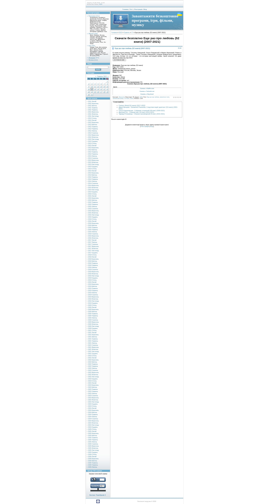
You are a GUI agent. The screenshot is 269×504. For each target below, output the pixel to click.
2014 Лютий (92, 171)
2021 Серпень (93, 345)
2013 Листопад (93, 164)
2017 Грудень (93, 253)
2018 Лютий (92, 257)
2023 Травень (93, 389)
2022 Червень (93, 366)
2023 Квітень (92, 387)
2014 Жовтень (93, 187)
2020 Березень (93, 309)
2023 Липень (92, 393)
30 (89, 94)
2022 (120, 32)
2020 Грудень (93, 328)
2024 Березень (93, 410)
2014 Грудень (93, 192)
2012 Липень (92, 131)
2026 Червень (93, 465)
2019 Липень (92, 292)
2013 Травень (93, 152)
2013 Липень (92, 156)
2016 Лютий (92, 221)
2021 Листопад (93, 351)
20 (101, 89)
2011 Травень (93, 108)
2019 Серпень (93, 295)
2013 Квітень (92, 150)
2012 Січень (92, 118)
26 (98, 92)
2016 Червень (93, 229)
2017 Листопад (93, 250)
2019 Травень (93, 288)
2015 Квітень (92, 200)
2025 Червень (93, 440)
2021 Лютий (92, 332)
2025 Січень (92, 429)
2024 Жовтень (93, 423)
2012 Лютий (92, 120)
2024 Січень (92, 406)
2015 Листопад (93, 215)
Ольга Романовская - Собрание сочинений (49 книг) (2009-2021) (142, 110)
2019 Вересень (93, 297)
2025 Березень (93, 433)
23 (89, 92)
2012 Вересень (93, 135)
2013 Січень (92, 143)
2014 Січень (92, 168)
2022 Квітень (92, 362)
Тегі (131, 9)
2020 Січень (92, 305)
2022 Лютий (92, 358)
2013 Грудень (93, 166)
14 (104, 86)
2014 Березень (93, 173)
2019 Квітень (92, 286)
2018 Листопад (93, 276)
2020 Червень (93, 316)
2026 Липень (92, 467)
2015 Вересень (93, 211)
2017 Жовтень (93, 248)
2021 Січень (92, 330)
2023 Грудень (93, 404)
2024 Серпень (93, 419)
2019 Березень (93, 284)
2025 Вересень (93, 446)
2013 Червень (93, 154)
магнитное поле (164, 97)
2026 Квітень (92, 461)
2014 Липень (92, 181)
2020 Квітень (92, 311)
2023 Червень (93, 391)
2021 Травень (93, 339)
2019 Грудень (93, 303)
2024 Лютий (92, 408)
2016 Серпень (93, 234)
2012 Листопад (93, 139)
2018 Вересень (93, 271)
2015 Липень (92, 206)
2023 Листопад (93, 402)
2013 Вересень (93, 160)
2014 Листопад (93, 190)
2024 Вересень (93, 421)
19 (98, 89)
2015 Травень (93, 202)
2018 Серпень (93, 269)
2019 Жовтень (93, 299)
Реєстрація (138, 9)
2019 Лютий (92, 282)
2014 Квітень (92, 175)
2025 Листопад (93, 450)
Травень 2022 (102, 76)
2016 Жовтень (93, 238)
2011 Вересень (93, 112)
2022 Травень (93, 364)
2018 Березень (93, 259)
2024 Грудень (93, 427)
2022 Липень (92, 368)
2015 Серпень (93, 208)
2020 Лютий (92, 307)
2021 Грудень (93, 353)
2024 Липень (92, 416)
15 (107, 86)
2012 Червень (93, 129)
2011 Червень (93, 110)
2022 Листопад (93, 377)
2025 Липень (92, 442)
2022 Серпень (93, 370)
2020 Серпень (93, 320)
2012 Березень (93, 122)
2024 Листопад (93, 425)
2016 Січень (92, 219)
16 (89, 89)
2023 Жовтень (93, 400)
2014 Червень (93, 179)
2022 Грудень (93, 379)
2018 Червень (93, 265)
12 (98, 86)
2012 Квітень (92, 124)
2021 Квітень (92, 337)
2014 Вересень (93, 185)
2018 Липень (92, 267)
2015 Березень (93, 198)
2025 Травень (93, 437)
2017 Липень (92, 242)
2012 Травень (93, 126)
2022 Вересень (93, 372)
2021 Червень (93, 341)
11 (95, 86)
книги (131, 98)
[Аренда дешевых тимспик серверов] (98, 492)
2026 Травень (93, 463)
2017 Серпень (93, 244)
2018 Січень (92, 255)
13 (101, 86)
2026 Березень (93, 458)
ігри (90, 46)
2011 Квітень (92, 105)
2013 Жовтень (93, 162)
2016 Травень (93, 227)
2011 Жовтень (93, 114)
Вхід (145, 9)
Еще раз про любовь (153, 97)
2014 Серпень (93, 183)
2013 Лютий (92, 145)
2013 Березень (93, 147)
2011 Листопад (93, 116)
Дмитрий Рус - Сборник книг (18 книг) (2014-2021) (136, 112)
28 (104, 92)
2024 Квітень (92, 412)
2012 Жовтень (93, 137)
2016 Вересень (93, 236)
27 (101, 92)
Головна (125, 9)
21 (104, 89)
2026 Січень (92, 454)
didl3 (141, 97)
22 (107, 89)
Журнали (92, 58)
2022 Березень (93, 360)
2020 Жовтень (93, 324)
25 (95, 92)
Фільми (91, 33)
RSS (100, 4)
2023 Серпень (93, 395)
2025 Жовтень (93, 448)
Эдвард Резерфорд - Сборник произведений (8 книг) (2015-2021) (142, 114)
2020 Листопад (93, 326)
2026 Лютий (92, 456)
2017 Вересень (93, 246)
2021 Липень (92, 343)
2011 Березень (93, 103)
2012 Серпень (93, 133)
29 (107, 92)
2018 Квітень (92, 261)
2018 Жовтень (93, 274)
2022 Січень (92, 355)
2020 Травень (93, 313)
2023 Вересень (93, 398)
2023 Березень (93, 385)
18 (95, 89)
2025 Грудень (93, 452)
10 (92, 86)
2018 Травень (93, 263)
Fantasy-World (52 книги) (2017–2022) (132, 105)
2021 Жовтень (93, 349)
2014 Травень (93, 177)
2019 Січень (92, 280)
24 (92, 92)
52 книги (126, 98)
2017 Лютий (92, 240)
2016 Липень (92, 232)
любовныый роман (118, 98)
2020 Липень (92, 318)
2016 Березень (93, 223)
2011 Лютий (92, 101)
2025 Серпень (93, 444)
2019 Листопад (93, 301)
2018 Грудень (93, 278)
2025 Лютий (92, 431)
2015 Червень (93, 204)
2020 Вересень (93, 322)
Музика (91, 60)
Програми (92, 16)
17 (92, 89)
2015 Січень (92, 194)
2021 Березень (93, 334)
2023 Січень (92, 381)
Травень (127, 32)
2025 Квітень (92, 435)
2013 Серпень (93, 158)
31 (92, 94)
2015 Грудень (93, 217)
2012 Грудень (93, 141)
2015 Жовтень (93, 213)
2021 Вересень (93, 347)
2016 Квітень (92, 225)
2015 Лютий (92, 196)
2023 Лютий (92, 383)
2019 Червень (93, 290)
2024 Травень (93, 414)
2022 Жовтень (93, 374)
